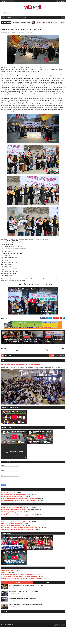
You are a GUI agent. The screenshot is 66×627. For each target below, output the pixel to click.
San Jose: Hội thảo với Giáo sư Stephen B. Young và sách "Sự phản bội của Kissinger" (25, 604)
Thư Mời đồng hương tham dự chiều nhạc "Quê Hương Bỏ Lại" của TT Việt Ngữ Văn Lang (12, 340)
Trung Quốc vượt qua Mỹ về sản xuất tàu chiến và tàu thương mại (17, 529)
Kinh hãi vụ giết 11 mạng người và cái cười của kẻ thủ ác (15, 513)
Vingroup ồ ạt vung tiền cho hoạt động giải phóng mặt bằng (16, 494)
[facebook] (59, 1)
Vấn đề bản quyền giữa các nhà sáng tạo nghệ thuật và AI (15, 522)
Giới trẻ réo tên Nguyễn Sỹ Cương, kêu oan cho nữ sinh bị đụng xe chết (19, 500)
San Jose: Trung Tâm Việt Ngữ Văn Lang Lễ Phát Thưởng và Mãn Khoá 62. (21, 364)
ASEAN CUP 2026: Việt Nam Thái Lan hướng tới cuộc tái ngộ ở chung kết (19, 574)
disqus (56, 355)
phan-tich (19, 22)
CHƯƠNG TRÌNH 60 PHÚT (7, 571)
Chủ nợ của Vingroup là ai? (8, 493)
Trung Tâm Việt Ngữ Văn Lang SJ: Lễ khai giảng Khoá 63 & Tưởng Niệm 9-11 (32, 340)
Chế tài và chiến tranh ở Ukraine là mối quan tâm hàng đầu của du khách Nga (20, 527)
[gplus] (64, 1)
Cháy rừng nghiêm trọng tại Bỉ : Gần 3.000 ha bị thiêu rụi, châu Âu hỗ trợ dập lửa (21, 578)
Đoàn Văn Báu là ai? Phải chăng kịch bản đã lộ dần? (14, 509)
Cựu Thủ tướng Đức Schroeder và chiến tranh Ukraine (34, 22)
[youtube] (57, 1)
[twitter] (62, 1)
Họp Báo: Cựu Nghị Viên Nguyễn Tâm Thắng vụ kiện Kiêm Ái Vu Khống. (54, 340)
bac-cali (5, 337)
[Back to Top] (64, 625)
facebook (62, 355)
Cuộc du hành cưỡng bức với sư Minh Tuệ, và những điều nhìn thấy (17, 515)
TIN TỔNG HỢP (4, 573)
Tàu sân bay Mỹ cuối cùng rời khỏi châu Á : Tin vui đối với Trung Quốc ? (19, 576)
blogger (52, 355)
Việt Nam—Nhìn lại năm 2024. (8, 511)
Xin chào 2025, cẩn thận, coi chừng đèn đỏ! (12, 507)
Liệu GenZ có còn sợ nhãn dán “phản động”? (12, 496)
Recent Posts (17, 582)
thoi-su (31, 32)
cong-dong (22, 32)
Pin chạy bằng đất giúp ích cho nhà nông (11, 523)
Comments (48, 582)
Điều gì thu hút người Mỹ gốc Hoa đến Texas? (12, 525)
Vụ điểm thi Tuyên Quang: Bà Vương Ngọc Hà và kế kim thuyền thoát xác (19, 498)
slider (27, 32)
